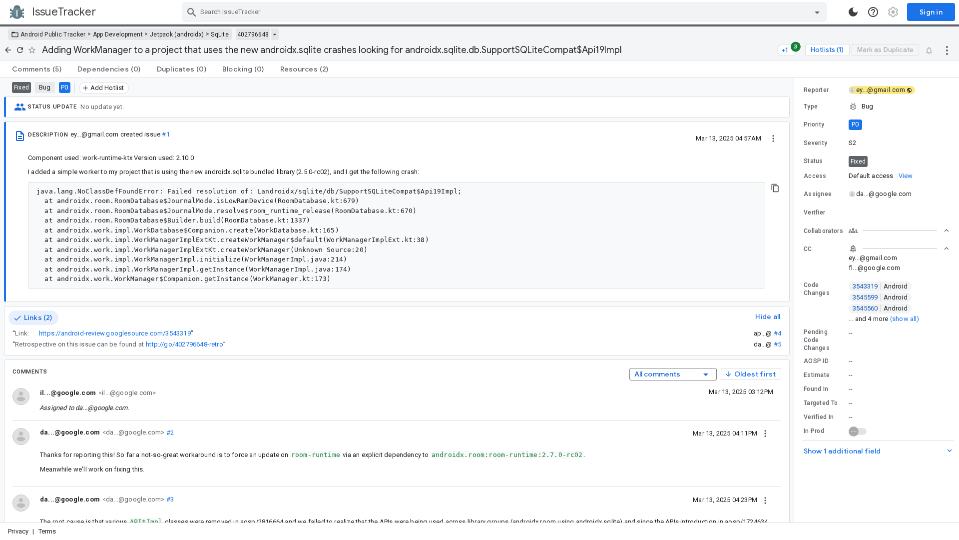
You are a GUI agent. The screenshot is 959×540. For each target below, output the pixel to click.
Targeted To (821, 403)
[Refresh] (20, 50)
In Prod (814, 431)
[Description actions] (773, 138)
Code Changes (817, 289)
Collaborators (823, 231)
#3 (169, 499)
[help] (873, 12)
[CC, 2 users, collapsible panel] (899, 248)
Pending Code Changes (817, 340)
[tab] (36, 69)
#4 (777, 333)
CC (808, 249)
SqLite (220, 34)
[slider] (796, 300)
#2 (169, 432)
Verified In (819, 417)
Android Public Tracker (53, 34)
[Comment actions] (765, 433)
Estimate (817, 375)
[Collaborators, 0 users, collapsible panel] (899, 230)
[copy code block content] (775, 188)
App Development (118, 34)
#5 (777, 344)
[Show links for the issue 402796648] (274, 34)
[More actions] (947, 50)
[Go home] (8, 50)
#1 (165, 134)
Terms (47, 531)
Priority (814, 124)
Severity (815, 143)
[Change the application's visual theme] (853, 12)
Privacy (18, 531)
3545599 (880, 297)
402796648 (253, 34)
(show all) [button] (905, 318)
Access (815, 176)
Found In (816, 389)
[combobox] (505, 12)
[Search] (192, 12)
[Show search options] (817, 12)
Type (811, 106)
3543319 (880, 286)
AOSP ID (816, 361)
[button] (877, 107)
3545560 (880, 308)
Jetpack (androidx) (177, 34)
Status (813, 161)
